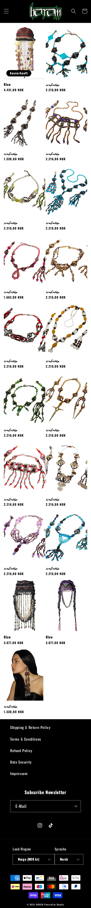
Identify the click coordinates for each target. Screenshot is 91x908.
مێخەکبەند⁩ (10, 706)
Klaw (7, 84)
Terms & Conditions (25, 739)
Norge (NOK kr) (28, 859)
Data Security (21, 762)
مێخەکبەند (52, 84)
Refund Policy (21, 750)
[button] (6, 11)
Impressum (19, 773)
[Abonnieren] (75, 806)
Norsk (64, 859)
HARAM (39, 904)
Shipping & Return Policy (30, 727)
